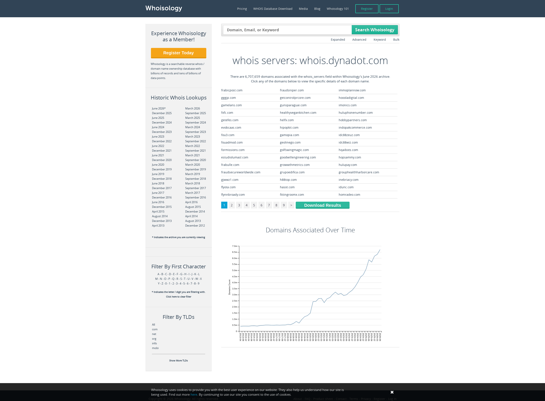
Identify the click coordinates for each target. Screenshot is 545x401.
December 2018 (162, 179)
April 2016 (191, 202)
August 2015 (193, 207)
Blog (317, 9)
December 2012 (195, 225)
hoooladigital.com (351, 98)
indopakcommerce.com (355, 127)
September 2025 (195, 113)
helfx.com (287, 120)
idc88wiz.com (348, 142)
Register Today (178, 52)
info (154, 343)
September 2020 (195, 160)
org (154, 339)
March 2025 (192, 118)
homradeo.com (349, 195)
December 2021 (162, 150)
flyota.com (228, 187)
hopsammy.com (350, 157)
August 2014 (160, 216)
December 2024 (162, 122)
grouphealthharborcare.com (359, 172)
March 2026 (192, 108)
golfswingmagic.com (294, 150)
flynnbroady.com (233, 195)
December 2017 (162, 188)
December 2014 (195, 211)
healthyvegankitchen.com (298, 113)
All (153, 324)
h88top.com (288, 180)
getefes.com (229, 120)
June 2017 (158, 193)
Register (367, 9)
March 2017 (192, 193)
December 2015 (162, 207)
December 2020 (162, 160)
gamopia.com (289, 135)
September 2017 (195, 188)
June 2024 (158, 127)
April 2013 (158, 225)
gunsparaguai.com (293, 105)
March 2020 (192, 165)
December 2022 (162, 141)
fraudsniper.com (292, 90)
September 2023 (195, 132)
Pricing (242, 9)
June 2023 (158, 136)
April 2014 (191, 216)
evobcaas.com (231, 127)
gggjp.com (228, 98)
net (154, 334)
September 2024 (195, 122)
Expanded (338, 39)
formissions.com (233, 150)
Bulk (396, 39)
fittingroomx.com (292, 195)
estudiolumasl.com (234, 157)
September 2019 (195, 169)
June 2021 (158, 155)
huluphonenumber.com (356, 113)
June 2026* (159, 108)
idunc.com (346, 187)
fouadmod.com (232, 142)
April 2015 (158, 211)
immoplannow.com (352, 90)
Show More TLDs (178, 360)
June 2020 (158, 165)
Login (389, 9)
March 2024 (192, 127)
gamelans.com (231, 105)
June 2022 (158, 146)
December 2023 (162, 132)
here (194, 394)
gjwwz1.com (229, 180)
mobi (155, 348)
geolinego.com (290, 142)
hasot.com (287, 187)
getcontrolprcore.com (295, 98)
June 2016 (158, 202)
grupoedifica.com (292, 172)
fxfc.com (227, 113)
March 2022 (192, 146)
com (155, 329)
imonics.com (348, 105)
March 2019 (192, 174)
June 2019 (158, 174)
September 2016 (195, 197)
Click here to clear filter (178, 296)
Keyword (380, 39)
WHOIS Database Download (273, 9)
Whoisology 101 (338, 9)
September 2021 (195, 150)
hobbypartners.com (353, 120)
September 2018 (195, 179)
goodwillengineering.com (298, 157)
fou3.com (227, 135)
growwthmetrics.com (295, 165)
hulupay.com (348, 165)
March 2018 (192, 183)
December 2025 (162, 113)
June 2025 (158, 118)
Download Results (322, 205)
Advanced (359, 39)
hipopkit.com (289, 127)
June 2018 (158, 183)
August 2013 (193, 221)
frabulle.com (230, 165)
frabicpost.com (231, 90)
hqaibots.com (348, 150)
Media (303, 9)
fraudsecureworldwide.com (240, 172)
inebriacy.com (349, 180)
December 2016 (162, 197)
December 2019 (162, 169)
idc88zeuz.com (349, 135)
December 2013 (162, 221)
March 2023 (192, 136)
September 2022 (195, 141)
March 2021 (192, 155)
